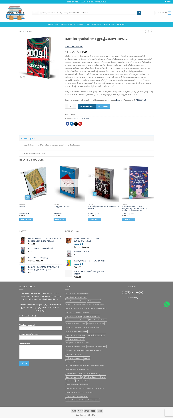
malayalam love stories (91, 327)
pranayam (89, 392)
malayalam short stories (74, 354)
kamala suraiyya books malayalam (77, 308)
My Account (79, 24)
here (118, 100)
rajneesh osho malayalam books (76, 396)
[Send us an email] (170, 2)
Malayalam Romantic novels (75, 347)
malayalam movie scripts (96, 335)
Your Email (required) (27, 325)
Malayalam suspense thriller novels (78, 358)
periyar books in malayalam (75, 388)
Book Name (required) (27, 316)
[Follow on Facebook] (165, 2)
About (51, 24)
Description (29, 138)
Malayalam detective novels (75, 324)
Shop (57, 24)
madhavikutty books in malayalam (77, 312)
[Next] (153, 195)
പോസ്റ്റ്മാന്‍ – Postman (62, 206)
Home (21, 31)
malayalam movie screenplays (76, 335)
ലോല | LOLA (24, 206)
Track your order (94, 24)
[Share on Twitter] (72, 124)
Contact (121, 24)
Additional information (34, 153)
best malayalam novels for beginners (78, 305)
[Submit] (139, 13)
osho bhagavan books (91, 373)
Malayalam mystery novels (75, 339)
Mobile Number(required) (28, 334)
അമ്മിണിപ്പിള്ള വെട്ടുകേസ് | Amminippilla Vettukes (103, 207)
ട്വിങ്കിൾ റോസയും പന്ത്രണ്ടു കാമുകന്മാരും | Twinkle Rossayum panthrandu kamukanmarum (134, 208)
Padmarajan (24, 213)
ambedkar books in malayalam (76, 297)
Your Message (24, 343)
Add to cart (86, 106)
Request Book (110, 24)
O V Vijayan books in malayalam (95, 377)
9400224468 (141, 100)
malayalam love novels (73, 327)
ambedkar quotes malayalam (76, 301)
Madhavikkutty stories (99, 308)
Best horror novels (94, 301)
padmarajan (70, 381)
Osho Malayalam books (74, 377)
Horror (75, 118)
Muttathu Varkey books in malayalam (78, 369)
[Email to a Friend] (76, 124)
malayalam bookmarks (91, 316)
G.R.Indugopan (94, 213)
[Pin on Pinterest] (80, 124)
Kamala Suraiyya (98, 305)
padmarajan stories (82, 381)
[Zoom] (22, 77)
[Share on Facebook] (67, 124)
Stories (30, 31)
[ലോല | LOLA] (35, 183)
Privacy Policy (132, 297)
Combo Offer (66, 24)
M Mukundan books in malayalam (77, 366)
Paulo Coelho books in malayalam (77, 385)
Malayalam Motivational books (76, 331)
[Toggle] (21, 138)
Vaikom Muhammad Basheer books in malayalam (82, 400)
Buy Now (103, 106)
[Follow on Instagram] (168, 2)
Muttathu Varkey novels (74, 373)
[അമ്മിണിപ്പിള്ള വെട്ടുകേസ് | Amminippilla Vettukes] (103, 183)
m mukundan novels (97, 366)
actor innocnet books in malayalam (77, 293)
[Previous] (19, 195)
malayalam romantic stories (96, 347)
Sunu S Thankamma (74, 46)
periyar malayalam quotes (95, 388)
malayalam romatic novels (75, 350)
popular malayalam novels (75, 392)
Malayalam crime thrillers (97, 320)
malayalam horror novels (95, 324)
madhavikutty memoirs (74, 316)
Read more (59, 219)
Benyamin (58, 213)
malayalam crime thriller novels (76, 320)
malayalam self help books (94, 350)
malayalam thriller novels (74, 362)
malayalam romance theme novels (77, 343)
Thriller (86, 118)
